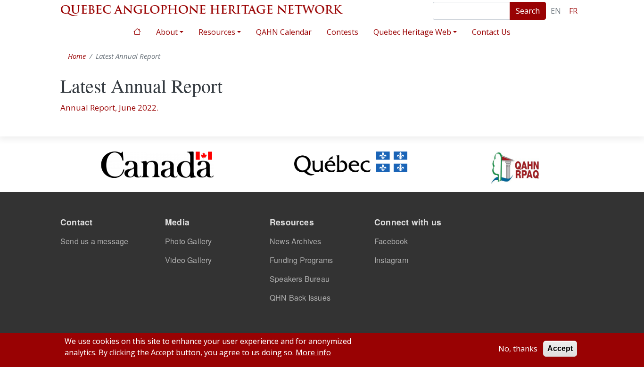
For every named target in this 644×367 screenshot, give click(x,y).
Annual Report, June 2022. (109, 107)
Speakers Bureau (300, 278)
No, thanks (517, 348)
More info (313, 352)
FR (573, 11)
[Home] (201, 9)
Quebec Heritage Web (412, 32)
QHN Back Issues (300, 297)
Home (137, 31)
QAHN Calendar (284, 32)
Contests (342, 32)
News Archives (296, 241)
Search (528, 11)
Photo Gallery (188, 241)
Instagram (391, 260)
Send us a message (94, 241)
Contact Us (491, 32)
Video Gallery (188, 260)
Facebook (391, 241)
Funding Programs (301, 260)
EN (556, 11)
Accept (560, 348)
